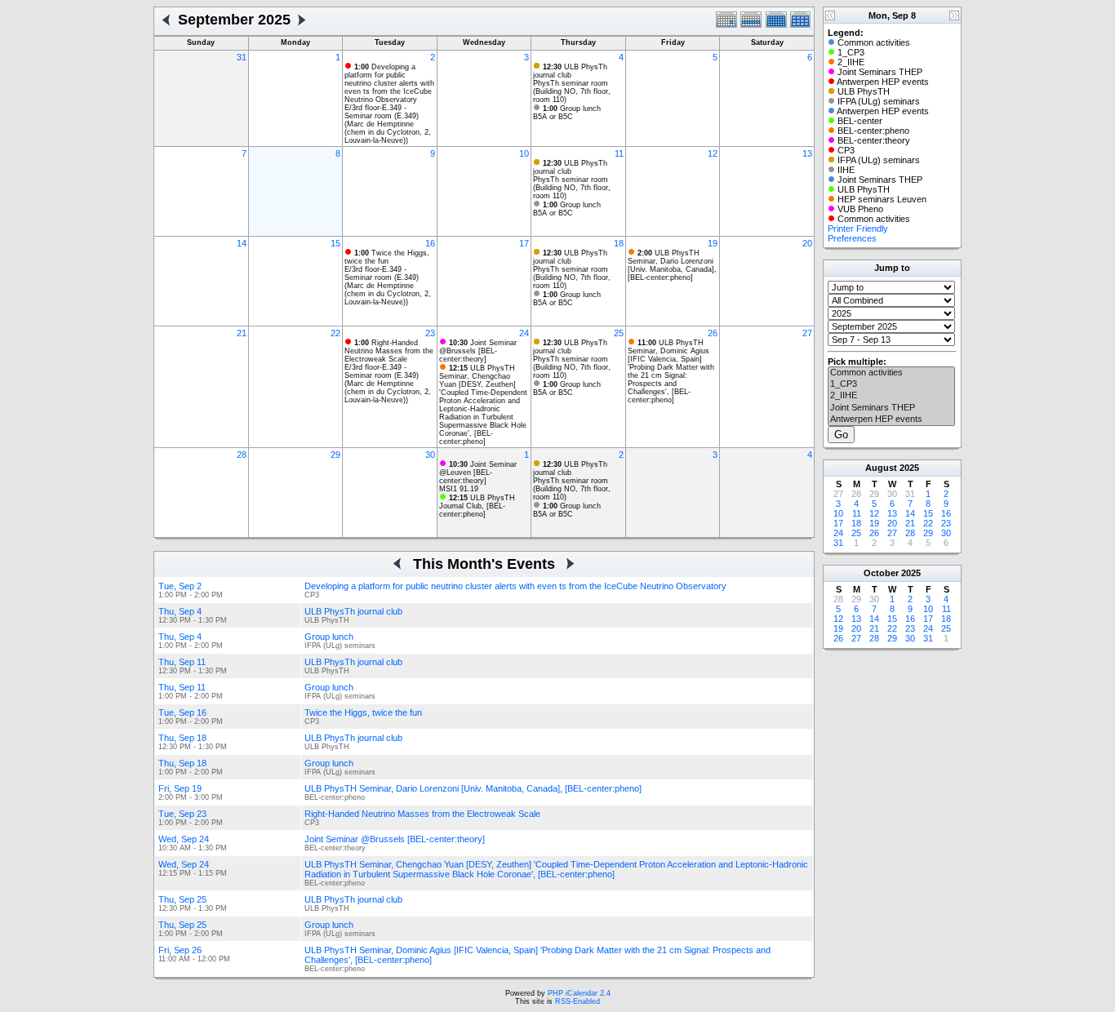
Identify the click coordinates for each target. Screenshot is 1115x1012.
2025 (909, 468)
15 (335, 243)
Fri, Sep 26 (180, 950)
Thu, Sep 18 (182, 738)
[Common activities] (891, 373)
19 (712, 243)
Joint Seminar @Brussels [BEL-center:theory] (478, 351)
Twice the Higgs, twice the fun (386, 257)
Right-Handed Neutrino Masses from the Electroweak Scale (388, 351)
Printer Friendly (858, 228)
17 (524, 243)
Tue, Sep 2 (180, 586)
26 (712, 333)
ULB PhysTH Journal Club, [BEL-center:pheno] (477, 506)
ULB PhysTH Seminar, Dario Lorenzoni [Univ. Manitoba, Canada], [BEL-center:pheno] (672, 265)
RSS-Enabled (577, 1001)
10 (524, 153)
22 (335, 333)
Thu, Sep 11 (182, 662)
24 (524, 333)
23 (430, 333)
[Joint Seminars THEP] (891, 408)
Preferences (852, 238)
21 (242, 333)
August (881, 468)
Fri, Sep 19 (180, 788)
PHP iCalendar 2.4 (579, 993)
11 (619, 153)
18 (619, 243)
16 (430, 243)
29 (335, 454)
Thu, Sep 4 (180, 611)
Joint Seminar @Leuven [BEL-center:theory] (478, 472)
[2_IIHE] (891, 396)
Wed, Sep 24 (183, 839)
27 (807, 333)
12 (712, 153)
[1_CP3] (891, 384)
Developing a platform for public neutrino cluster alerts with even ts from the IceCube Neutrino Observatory (389, 83)
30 (430, 454)
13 (807, 153)
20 (807, 243)
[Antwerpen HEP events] (891, 419)
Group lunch (572, 108)
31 (242, 57)
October (881, 573)
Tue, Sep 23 (182, 814)
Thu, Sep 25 (182, 899)
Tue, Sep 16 (182, 712)
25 (619, 333)
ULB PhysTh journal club (570, 71)
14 (242, 243)
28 (242, 454)
